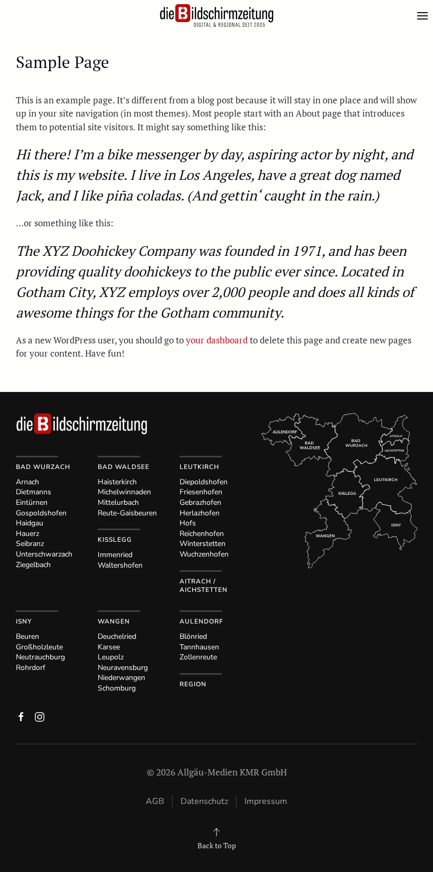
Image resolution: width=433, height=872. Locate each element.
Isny (24, 621)
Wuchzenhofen (204, 554)
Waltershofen (120, 565)
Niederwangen (121, 678)
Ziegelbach (33, 565)
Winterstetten (202, 544)
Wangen (114, 621)
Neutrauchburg (40, 657)
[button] (425, 16)
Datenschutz (204, 801)
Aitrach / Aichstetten (204, 586)
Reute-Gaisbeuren (127, 513)
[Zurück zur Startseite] (216, 16)
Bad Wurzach (43, 467)
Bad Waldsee (123, 467)
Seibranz (30, 544)
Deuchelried (117, 636)
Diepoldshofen (204, 482)
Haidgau (29, 523)
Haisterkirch (117, 482)
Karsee (109, 647)
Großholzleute (39, 647)
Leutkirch (199, 467)
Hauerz (27, 534)
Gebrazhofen (200, 502)
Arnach (27, 482)
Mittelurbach (118, 502)
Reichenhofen (202, 534)
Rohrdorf (30, 668)
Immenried (115, 555)
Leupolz (111, 657)
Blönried (193, 636)
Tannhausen (199, 647)
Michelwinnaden (124, 492)
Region (193, 684)
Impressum (265, 801)
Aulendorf (201, 621)
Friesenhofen (201, 492)
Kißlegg (115, 539)
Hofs (188, 523)
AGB (155, 801)
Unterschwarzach (44, 554)
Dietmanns (33, 492)
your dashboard (217, 340)
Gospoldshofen (41, 513)
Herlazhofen (200, 513)
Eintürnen (32, 502)
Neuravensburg (123, 668)
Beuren (27, 636)
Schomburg (117, 688)
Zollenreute (198, 657)
